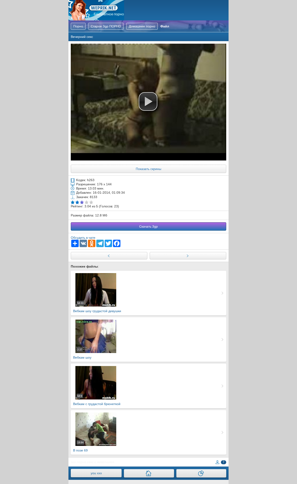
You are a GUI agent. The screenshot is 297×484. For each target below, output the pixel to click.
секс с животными (100, 462)
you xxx (96, 473)
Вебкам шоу (82, 353)
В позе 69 (80, 446)
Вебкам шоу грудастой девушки (97, 307)
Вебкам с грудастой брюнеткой (96, 400)
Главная (96, 10)
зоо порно (78, 462)
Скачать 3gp (148, 226)
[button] (148, 101)
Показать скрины (148, 169)
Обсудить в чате (83, 237)
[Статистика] (201, 473)
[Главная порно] (149, 473)
